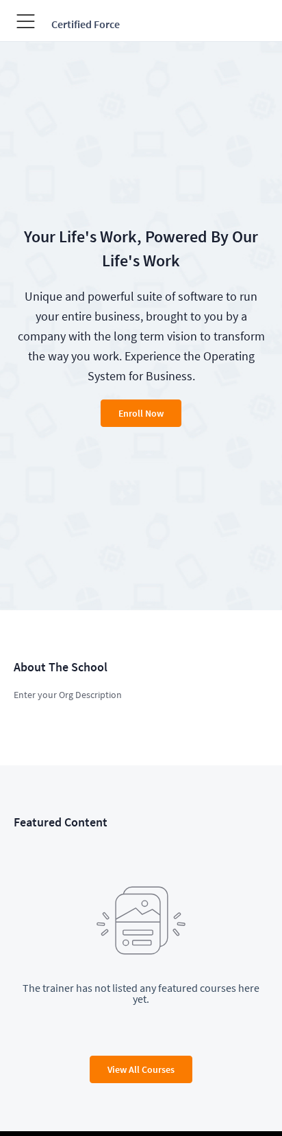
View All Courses (141, 1069)
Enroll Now (141, 413)
